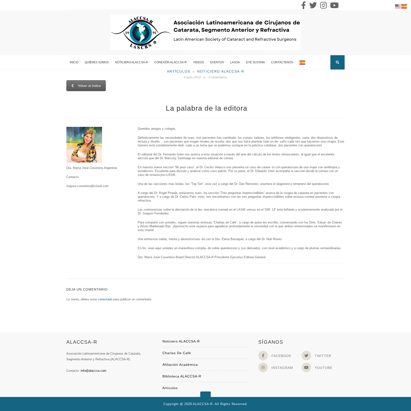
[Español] (302, 62)
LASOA (235, 62)
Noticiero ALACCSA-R (131, 62)
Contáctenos (282, 62)
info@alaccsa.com (93, 370)
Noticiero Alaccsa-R (220, 71)
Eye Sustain (255, 62)
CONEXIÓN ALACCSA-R (170, 62)
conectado (105, 299)
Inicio (74, 62)
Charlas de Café (176, 353)
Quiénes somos (97, 62)
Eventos (217, 62)
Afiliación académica (180, 364)
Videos (198, 62)
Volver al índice (89, 86)
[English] (398, 6)
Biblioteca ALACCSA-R (181, 376)
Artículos (178, 71)
